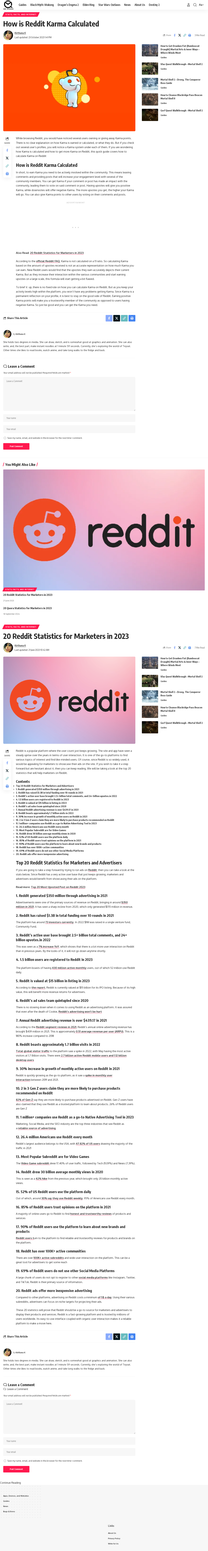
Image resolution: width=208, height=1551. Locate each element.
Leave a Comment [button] (17, 1389)
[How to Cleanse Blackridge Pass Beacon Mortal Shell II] (150, 99)
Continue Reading (10, 1482)
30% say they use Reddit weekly (62, 1198)
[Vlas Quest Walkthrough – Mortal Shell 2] (150, 68)
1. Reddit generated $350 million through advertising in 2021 (47, 789)
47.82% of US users (88, 1143)
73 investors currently (59, 922)
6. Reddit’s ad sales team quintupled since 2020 (41, 806)
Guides (164, 57)
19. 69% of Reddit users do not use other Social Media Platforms (50, 850)
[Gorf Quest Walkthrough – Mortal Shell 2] (150, 115)
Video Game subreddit (35, 1163)
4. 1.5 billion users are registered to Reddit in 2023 (42, 799)
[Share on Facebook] (174, 35)
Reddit (92, 870)
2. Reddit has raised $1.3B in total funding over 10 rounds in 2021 (49, 792)
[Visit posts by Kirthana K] (8, 35)
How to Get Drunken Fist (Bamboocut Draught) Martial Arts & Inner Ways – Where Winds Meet (180, 49)
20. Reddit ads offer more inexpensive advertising (42, 854)
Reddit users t (25, 1238)
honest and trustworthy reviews (91, 1213)
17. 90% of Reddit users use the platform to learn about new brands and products (58, 843)
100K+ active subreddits (48, 1257)
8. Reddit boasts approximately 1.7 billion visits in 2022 (45, 813)
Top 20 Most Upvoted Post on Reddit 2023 (58, 887)
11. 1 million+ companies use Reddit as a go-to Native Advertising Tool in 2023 (56, 823)
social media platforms (93, 1277)
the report (38, 987)
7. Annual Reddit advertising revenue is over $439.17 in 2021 (47, 809)
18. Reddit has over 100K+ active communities (40, 847)
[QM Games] (8, 5)
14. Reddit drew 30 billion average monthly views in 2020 (46, 833)
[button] (188, 5)
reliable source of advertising (37, 1128)
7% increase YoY (49, 946)
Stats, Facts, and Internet (21, 14)
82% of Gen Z (25, 1099)
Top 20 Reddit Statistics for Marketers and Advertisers (45, 785)
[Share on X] (179, 35)
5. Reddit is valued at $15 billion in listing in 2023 (41, 803)
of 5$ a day (105, 1297)
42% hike (41, 1178)
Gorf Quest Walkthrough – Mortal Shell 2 (182, 110)
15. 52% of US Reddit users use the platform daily (42, 837)
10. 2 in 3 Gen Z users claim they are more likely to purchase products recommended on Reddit (65, 820)
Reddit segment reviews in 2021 (56, 1027)
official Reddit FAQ (48, 261)
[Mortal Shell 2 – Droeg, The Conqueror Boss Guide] (150, 84)
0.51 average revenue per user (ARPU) (99, 1031)
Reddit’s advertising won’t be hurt (80, 1011)
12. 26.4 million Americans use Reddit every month (42, 826)
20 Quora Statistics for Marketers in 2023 (27, 608)
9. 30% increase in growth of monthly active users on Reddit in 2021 (51, 816)
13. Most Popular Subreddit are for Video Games (41, 830)
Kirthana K (20, 32)
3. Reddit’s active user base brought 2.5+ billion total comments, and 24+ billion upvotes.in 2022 (66, 796)
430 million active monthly (69, 967)
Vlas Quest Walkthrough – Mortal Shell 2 (182, 64)
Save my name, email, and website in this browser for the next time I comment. (44, 438)
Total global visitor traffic (32, 1051)
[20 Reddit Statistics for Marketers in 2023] (104, 529)
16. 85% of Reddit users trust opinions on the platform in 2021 (48, 840)
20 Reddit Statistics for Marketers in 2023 (57, 252)
